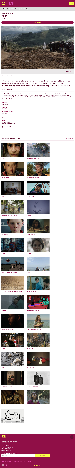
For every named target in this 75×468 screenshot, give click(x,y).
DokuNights (18, 9)
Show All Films (70, 138)
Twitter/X (19, 461)
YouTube (29, 461)
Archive (3, 9)
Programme (10, 9)
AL (3, 465)
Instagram (4, 461)
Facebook (9, 461)
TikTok (14, 461)
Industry (25, 9)
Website (3, 117)
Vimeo (24, 461)
